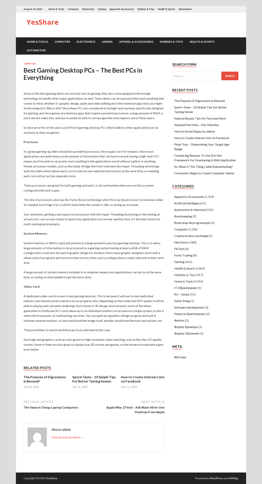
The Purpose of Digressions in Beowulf (199, 100)
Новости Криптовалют (190, 314)
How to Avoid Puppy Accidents (194, 131)
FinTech (179, 249)
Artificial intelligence (188, 203)
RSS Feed (180, 357)
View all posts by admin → (68, 437)
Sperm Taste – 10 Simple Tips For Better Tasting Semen (94, 379)
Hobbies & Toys (145, 9)
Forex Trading (183, 255)
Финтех (179, 320)
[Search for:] (205, 76)
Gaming (102, 9)
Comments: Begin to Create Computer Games (204, 173)
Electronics (88, 9)
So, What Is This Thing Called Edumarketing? (203, 166)
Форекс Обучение (186, 333)
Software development (189, 307)
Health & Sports (166, 9)
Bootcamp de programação (192, 222)
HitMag (233, 478)
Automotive (185, 9)
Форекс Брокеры (186, 327)
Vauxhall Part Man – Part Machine (196, 125)
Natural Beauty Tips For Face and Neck (200, 118)
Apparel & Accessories (122, 9)
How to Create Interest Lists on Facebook (201, 138)
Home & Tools (56, 9)
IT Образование (185, 288)
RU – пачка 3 (182, 294)
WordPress (216, 478)
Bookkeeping (183, 216)
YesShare (42, 22)
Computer (73, 9)
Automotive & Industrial (190, 209)
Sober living (182, 301)
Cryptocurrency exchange (191, 235)
